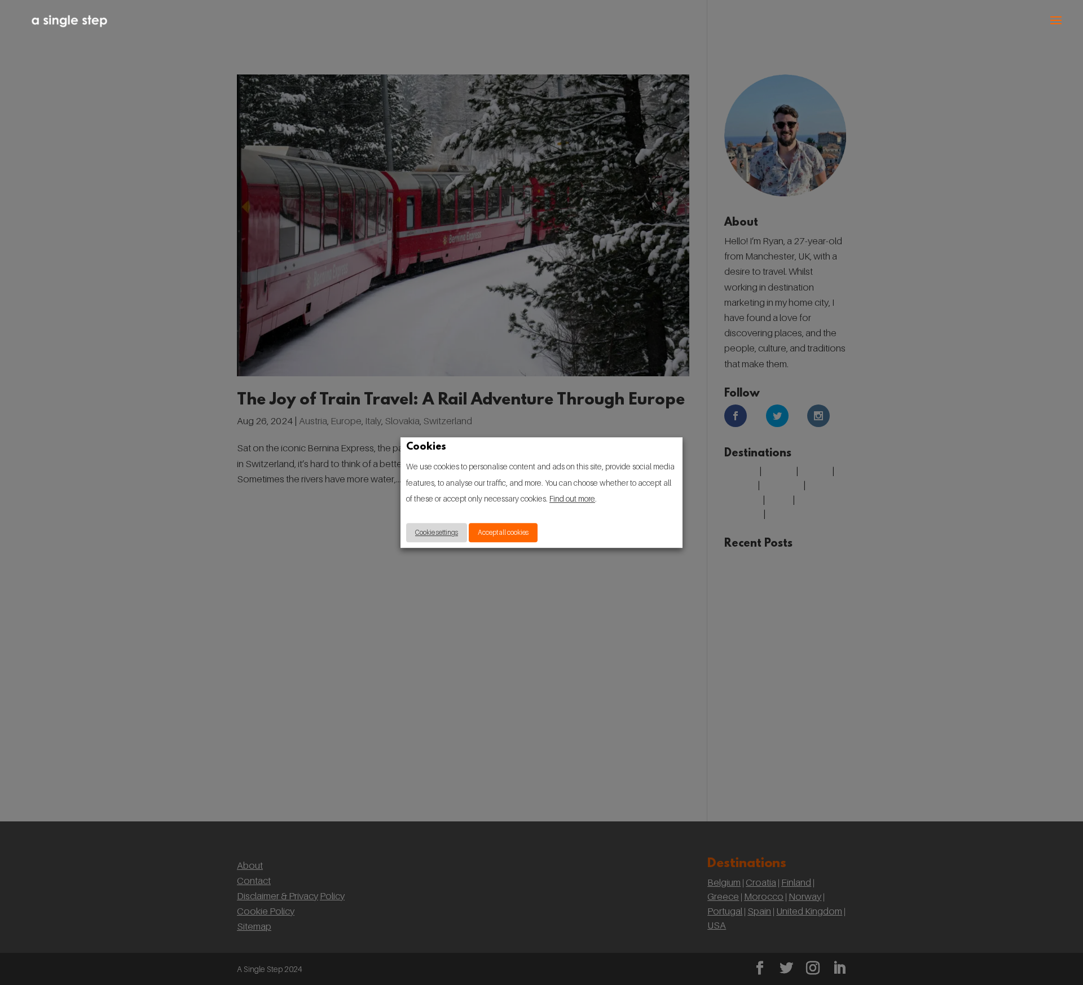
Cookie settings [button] (436, 532)
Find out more (572, 499)
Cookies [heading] (426, 448)
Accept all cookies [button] (503, 532)
